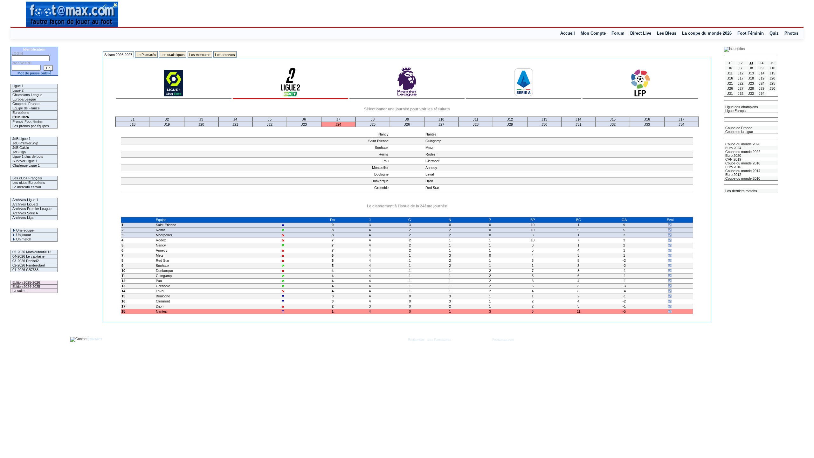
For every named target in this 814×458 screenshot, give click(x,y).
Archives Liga (22, 217)
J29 (510, 124)
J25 (373, 124)
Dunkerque (380, 181)
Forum (617, 33)
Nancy (383, 134)
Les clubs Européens (28, 182)
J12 (510, 119)
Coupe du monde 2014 (742, 171)
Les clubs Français (27, 178)
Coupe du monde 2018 (742, 163)
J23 (304, 124)
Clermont (432, 161)
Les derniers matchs (740, 191)
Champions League (27, 95)
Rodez (430, 154)
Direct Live (640, 33)
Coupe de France (25, 104)
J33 (647, 124)
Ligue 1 (18, 86)
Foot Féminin (750, 33)
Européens (20, 112)
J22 (269, 124)
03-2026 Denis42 (25, 261)
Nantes (431, 134)
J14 (578, 119)
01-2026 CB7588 (25, 270)
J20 (201, 124)
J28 (476, 124)
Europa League (24, 99)
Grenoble (381, 188)
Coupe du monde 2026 (742, 144)
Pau (386, 161)
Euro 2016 (732, 167)
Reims (384, 154)
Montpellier (380, 168)
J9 (407, 119)
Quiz (774, 33)
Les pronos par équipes (30, 126)
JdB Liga (19, 152)
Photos (791, 33)
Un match (23, 239)
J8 (373, 119)
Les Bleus (666, 33)
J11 (475, 119)
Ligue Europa (735, 111)
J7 (338, 119)
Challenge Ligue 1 (26, 165)
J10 (441, 119)
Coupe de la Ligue (738, 132)
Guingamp (433, 141)
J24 (338, 124)
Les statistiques (173, 55)
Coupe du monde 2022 (742, 152)
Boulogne (381, 174)
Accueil (567, 33)
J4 (235, 119)
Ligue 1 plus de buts (27, 156)
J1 (133, 119)
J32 (613, 124)
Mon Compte (593, 33)
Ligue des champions (741, 107)
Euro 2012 (732, 175)
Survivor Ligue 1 (25, 161)
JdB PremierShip (25, 143)
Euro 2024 (732, 148)
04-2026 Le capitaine (28, 256)
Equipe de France (26, 108)
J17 (681, 119)
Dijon (429, 181)
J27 (441, 124)
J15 (613, 119)
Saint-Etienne (378, 141)
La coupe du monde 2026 (707, 33)
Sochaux (382, 147)
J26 (407, 124)
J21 (235, 124)
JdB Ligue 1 (21, 139)
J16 (647, 119)
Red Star (432, 188)
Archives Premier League (32, 209)
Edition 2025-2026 (26, 282)
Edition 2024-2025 (26, 286)
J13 (544, 119)
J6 (304, 119)
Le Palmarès (146, 55)
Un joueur (23, 235)
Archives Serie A (25, 213)
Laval (429, 174)
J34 (681, 124)
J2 (167, 119)
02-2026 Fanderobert (28, 265)
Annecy (431, 168)
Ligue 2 (18, 90)
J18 (132, 124)
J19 (167, 124)
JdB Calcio (20, 147)
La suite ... (20, 291)
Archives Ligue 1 (25, 200)
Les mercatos (199, 55)
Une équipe (24, 230)
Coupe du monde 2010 (742, 178)
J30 (544, 124)
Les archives (225, 55)
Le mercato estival (26, 187)
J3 (201, 119)
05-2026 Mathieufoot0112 (31, 252)
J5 (270, 119)
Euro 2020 (732, 155)
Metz (429, 147)
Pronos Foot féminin (27, 121)
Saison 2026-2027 (118, 55)
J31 (578, 124)
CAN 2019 (732, 159)
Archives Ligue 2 (25, 204)
